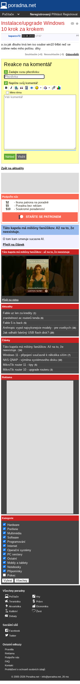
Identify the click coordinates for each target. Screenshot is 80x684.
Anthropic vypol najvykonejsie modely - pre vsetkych (37, 327)
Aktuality (7, 306)
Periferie (12, 529)
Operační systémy (19, 550)
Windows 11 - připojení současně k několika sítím (35, 355)
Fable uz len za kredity (17, 313)
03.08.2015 (28, 36)
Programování (16, 541)
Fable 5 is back (13, 322)
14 (20, 350)
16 (74, 327)
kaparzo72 (14, 36)
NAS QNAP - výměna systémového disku (30, 360)
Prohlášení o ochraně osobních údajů (25, 669)
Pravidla (9, 649)
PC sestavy (14, 554)
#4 (77, 35)
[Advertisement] (40, 183)
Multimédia (14, 533)
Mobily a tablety (17, 562)
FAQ (7, 661)
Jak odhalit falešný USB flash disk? (26, 332)
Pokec (11, 575)
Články (6, 340)
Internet (12, 546)
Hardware (13, 525)
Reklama (9, 653)
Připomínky (14, 571)
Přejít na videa (10, 300)
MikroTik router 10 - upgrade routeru (26, 369)
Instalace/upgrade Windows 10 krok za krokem (33, 26)
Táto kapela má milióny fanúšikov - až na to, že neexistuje (36, 252)
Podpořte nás (10, 196)
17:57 (38, 36)
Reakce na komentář (28, 64)
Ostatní (12, 558)
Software (13, 537)
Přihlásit (57, 14)
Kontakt (9, 665)
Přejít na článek (13, 244)
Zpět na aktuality (12, 168)
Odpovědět (72, 54)
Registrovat (70, 14)
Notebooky (14, 567)
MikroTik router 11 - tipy (18, 364)
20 (52, 332)
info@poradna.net (51, 676)
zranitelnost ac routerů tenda (21, 318)
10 (60, 360)
